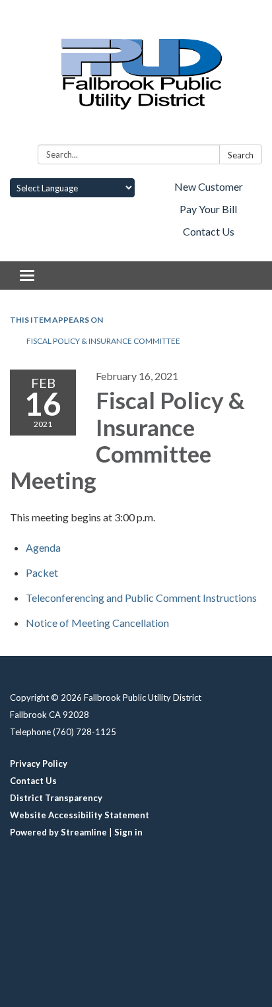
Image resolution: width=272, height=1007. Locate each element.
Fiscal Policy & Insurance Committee (103, 341)
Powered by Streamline (58, 832)
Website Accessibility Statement (79, 815)
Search (241, 155)
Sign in (128, 832)
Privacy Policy (38, 763)
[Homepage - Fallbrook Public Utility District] (136, 74)
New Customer (208, 186)
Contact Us (208, 231)
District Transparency (56, 798)
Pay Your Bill (208, 209)
